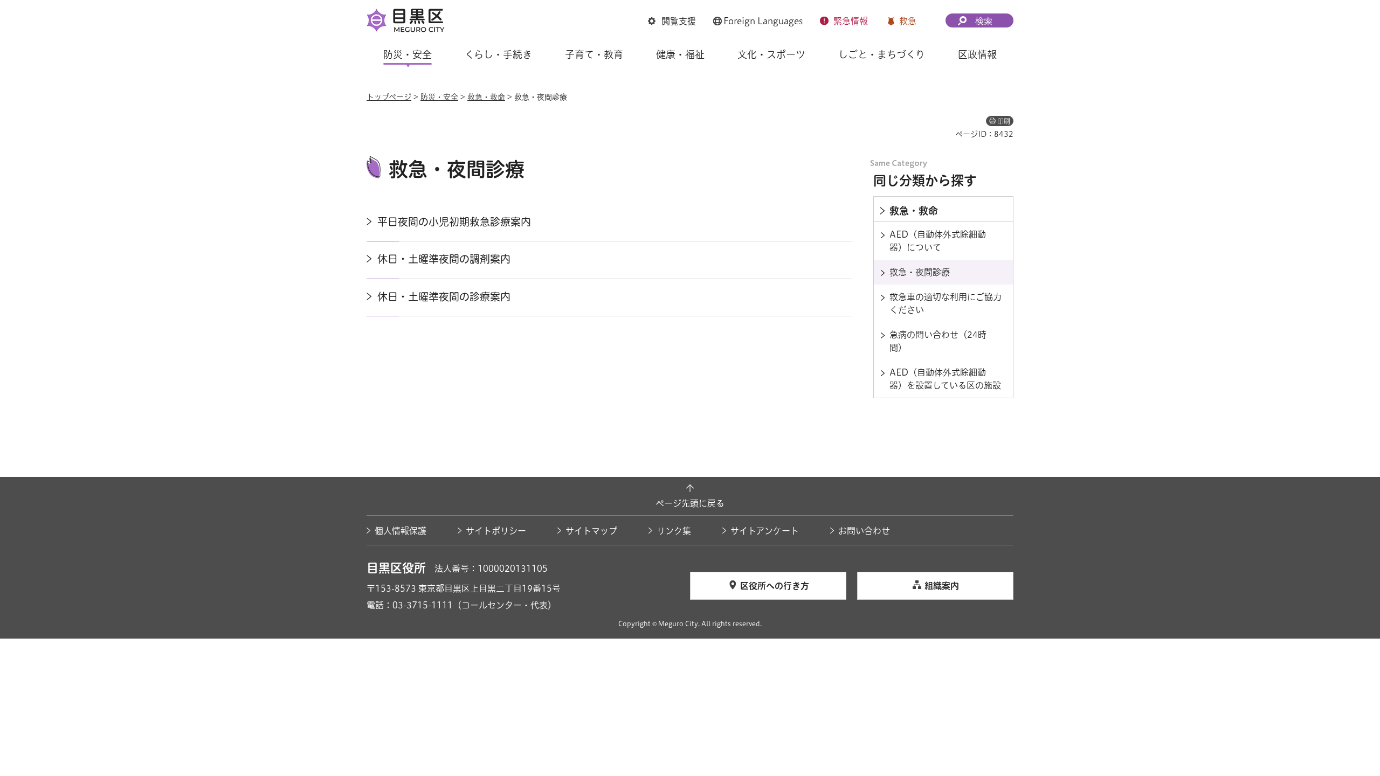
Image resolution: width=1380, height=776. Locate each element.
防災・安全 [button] (407, 54)
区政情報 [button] (977, 54)
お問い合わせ (864, 530)
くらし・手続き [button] (498, 54)
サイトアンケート (764, 530)
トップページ (389, 97)
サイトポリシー (496, 530)
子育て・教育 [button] (594, 54)
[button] (672, 21)
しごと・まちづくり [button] (881, 54)
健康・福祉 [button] (680, 54)
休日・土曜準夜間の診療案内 (443, 297)
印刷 (1003, 121)
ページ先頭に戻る (690, 503)
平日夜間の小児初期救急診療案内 (454, 222)
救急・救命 (486, 97)
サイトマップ (591, 530)
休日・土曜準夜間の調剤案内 (443, 259)
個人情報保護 (400, 530)
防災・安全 (439, 97)
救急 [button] (907, 21)
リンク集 (674, 530)
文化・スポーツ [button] (771, 54)
